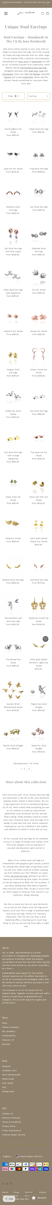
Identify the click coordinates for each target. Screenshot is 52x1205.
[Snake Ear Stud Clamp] (13, 397)
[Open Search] (42, 13)
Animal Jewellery (10, 1027)
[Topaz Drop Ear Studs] (13, 483)
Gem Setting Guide (11, 1074)
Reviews (6, 1044)
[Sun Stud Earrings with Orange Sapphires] (13, 439)
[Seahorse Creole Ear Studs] (39, 604)
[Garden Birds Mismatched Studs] (13, 690)
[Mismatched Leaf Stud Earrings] (13, 604)
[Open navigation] (7, 13)
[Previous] (4, 4)
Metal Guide (8, 1079)
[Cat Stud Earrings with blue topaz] (13, 235)
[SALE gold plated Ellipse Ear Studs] (39, 524)
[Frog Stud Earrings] (39, 155)
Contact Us (7, 1113)
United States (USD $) (30, 1156)
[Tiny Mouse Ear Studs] (13, 646)
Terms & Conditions (11, 1122)
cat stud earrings (19, 876)
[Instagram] (7, 1184)
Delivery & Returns (11, 1118)
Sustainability (8, 1035)
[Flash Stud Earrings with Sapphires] (13, 276)
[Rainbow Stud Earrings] (13, 193)
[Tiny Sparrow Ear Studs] (39, 439)
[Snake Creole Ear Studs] (39, 356)
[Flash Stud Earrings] (39, 115)
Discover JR (8, 1040)
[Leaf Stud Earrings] (39, 566)
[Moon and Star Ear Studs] (39, 483)
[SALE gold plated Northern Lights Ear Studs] (39, 646)
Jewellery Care (9, 1070)
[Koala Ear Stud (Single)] (39, 732)
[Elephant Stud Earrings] (39, 235)
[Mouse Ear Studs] (39, 317)
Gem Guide (7, 1083)
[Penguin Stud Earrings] (13, 356)
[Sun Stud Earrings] (39, 397)
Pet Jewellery (8, 1031)
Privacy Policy (8, 1126)
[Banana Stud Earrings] (13, 566)
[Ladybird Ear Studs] (13, 317)
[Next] (47, 4)
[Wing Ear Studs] (13, 524)
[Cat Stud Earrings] (39, 193)
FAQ (4, 1087)
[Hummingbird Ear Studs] (13, 115)
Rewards (6, 1066)
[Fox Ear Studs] (39, 276)
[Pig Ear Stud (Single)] (13, 732)
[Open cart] (47, 13)
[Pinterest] (11, 1184)
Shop (4, 1023)
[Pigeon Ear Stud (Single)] (39, 690)
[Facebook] (3, 1184)
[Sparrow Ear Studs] (13, 155)
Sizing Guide (8, 1091)
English (6, 1156)
